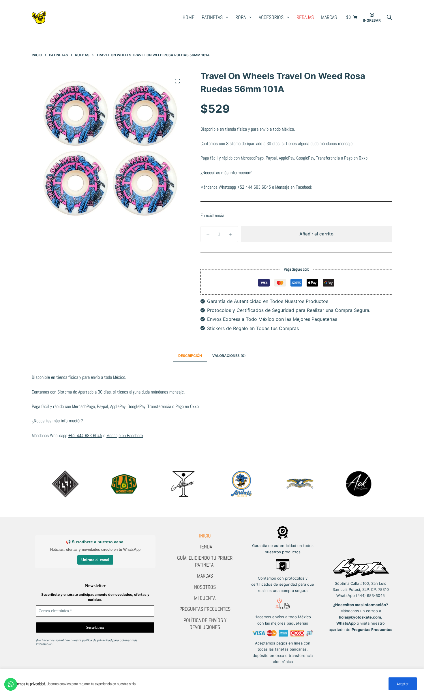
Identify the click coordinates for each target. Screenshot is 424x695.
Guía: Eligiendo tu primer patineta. (204, 561)
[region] (212, 682)
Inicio (205, 535)
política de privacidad (97, 640)
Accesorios (271, 17)
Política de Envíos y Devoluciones (204, 623)
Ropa (240, 17)
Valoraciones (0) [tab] (229, 355)
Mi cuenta (204, 598)
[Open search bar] (389, 17)
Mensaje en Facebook (293, 187)
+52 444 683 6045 (254, 187)
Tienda (205, 546)
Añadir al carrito (316, 234)
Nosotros (205, 587)
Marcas (329, 17)
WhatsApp (346, 623)
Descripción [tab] (190, 355)
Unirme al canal (95, 560)
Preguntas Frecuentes (204, 609)
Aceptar (402, 683)
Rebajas (305, 17)
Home (188, 17)
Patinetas (212, 17)
